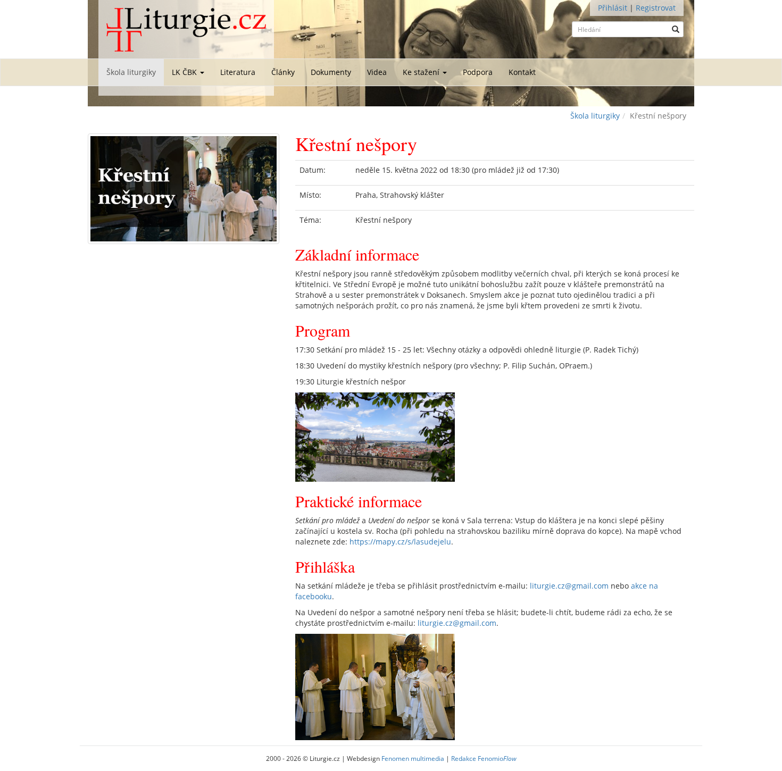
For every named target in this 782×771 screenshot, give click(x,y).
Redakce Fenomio (484, 758)
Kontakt (522, 72)
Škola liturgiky (131, 72)
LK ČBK (185, 72)
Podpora (478, 72)
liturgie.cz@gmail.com (569, 586)
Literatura (237, 72)
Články (283, 72)
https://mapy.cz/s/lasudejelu (400, 542)
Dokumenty (331, 72)
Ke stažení (422, 72)
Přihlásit (612, 8)
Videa (377, 72)
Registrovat (656, 8)
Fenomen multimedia (412, 758)
